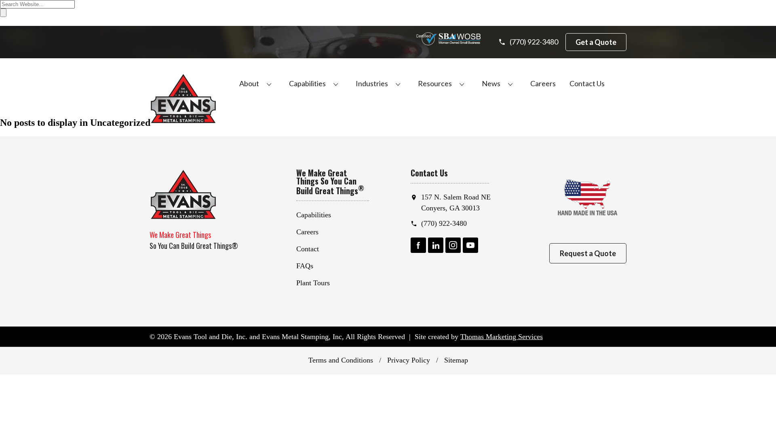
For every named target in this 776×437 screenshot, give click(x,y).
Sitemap (456, 360)
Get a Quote (596, 42)
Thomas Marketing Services (501, 337)
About (249, 83)
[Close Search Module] (3, 22)
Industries (372, 83)
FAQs (304, 266)
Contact (307, 249)
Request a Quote (588, 253)
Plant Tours (313, 283)
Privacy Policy (408, 360)
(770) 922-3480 (444, 223)
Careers (543, 83)
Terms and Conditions (340, 360)
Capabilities (307, 83)
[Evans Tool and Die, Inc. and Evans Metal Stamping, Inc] (183, 98)
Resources (435, 83)
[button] (268, 83)
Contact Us (587, 83)
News (491, 83)
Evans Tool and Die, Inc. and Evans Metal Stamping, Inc (258, 337)
